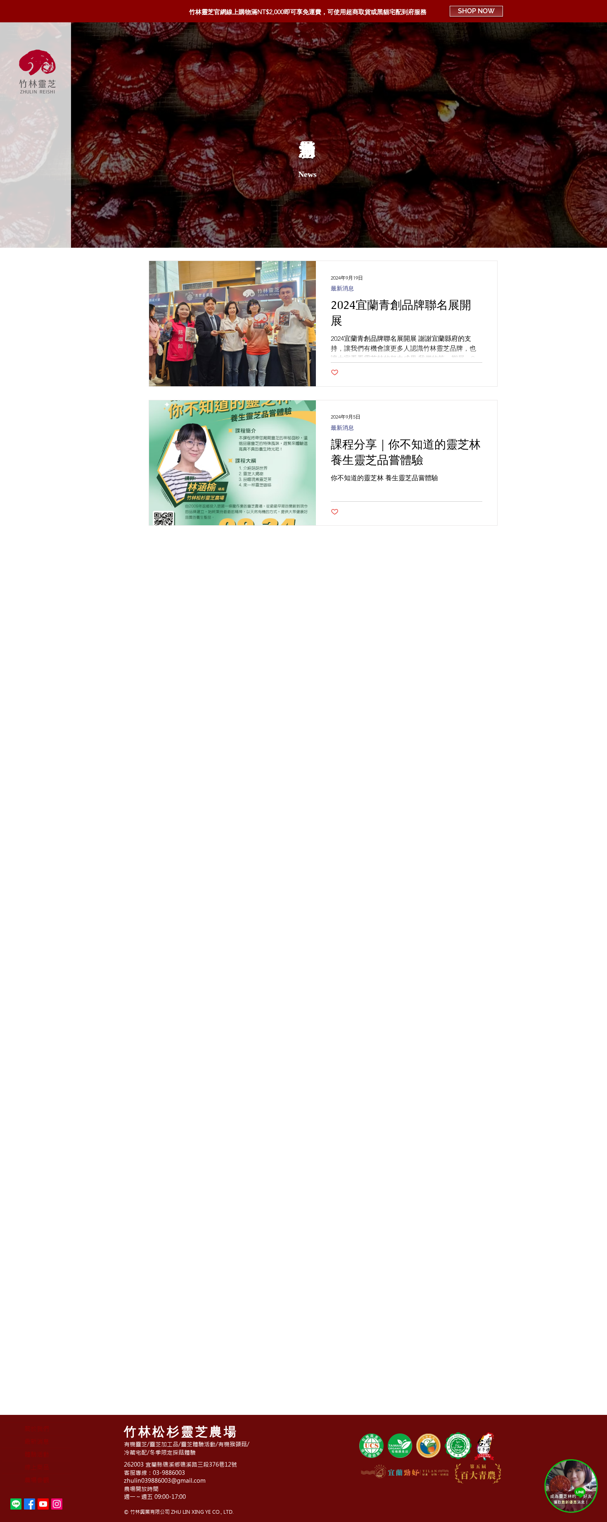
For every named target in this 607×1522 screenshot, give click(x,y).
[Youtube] (43, 1504)
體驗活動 (36, 1454)
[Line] (15, 1504)
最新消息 (342, 288)
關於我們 (36, 1429)
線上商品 (36, 1467)
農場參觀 (36, 1480)
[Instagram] (56, 1504)
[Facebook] (29, 1504)
